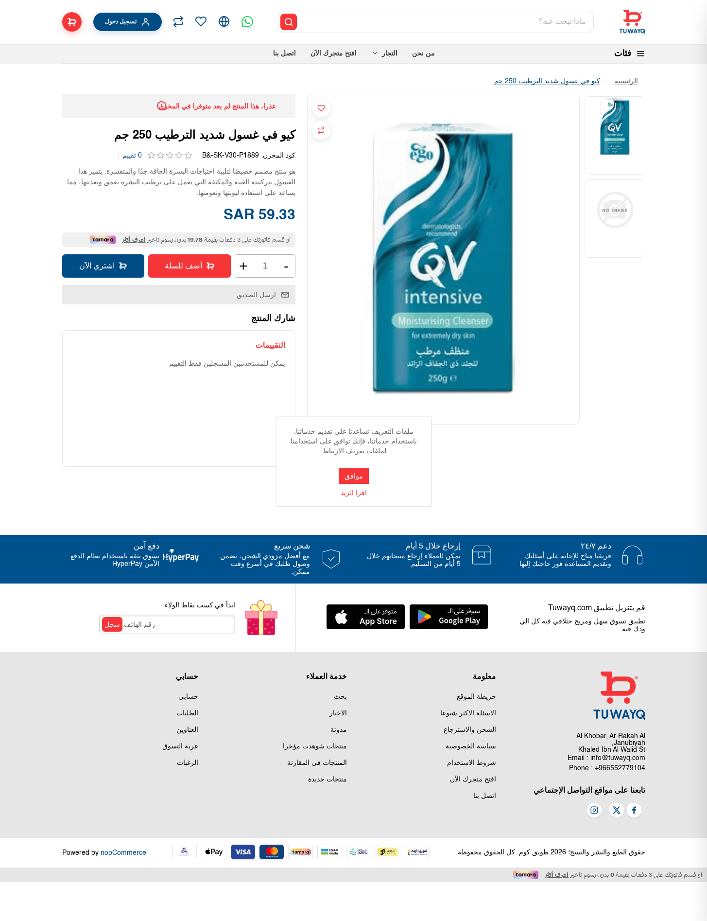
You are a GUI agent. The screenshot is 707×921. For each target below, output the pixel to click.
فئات (623, 53)
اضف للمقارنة (321, 130)
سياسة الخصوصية (471, 746)
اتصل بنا (484, 796)
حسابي (188, 696)
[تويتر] (616, 811)
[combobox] (446, 22)
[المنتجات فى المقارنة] (178, 22)
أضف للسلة (183, 266)
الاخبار (338, 713)
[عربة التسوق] (72, 22)
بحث (340, 696)
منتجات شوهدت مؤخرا (315, 746)
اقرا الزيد (354, 493)
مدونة (338, 729)
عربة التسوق (180, 746)
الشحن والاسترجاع (470, 729)
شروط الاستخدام (471, 763)
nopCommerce (123, 853)
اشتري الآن (97, 266)
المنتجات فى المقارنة (317, 763)
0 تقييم (132, 155)
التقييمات (270, 345)
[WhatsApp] (247, 22)
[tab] (270, 345)
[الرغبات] (201, 22)
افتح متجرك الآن (473, 779)
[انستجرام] (594, 811)
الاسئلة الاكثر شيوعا (468, 713)
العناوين (187, 729)
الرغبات (187, 763)
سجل (112, 624)
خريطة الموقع (476, 696)
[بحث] (288, 22)
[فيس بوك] (634, 811)
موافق (354, 476)
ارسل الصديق (256, 295)
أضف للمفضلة (321, 108)
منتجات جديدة (327, 779)
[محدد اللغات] (224, 22)
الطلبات (187, 713)
